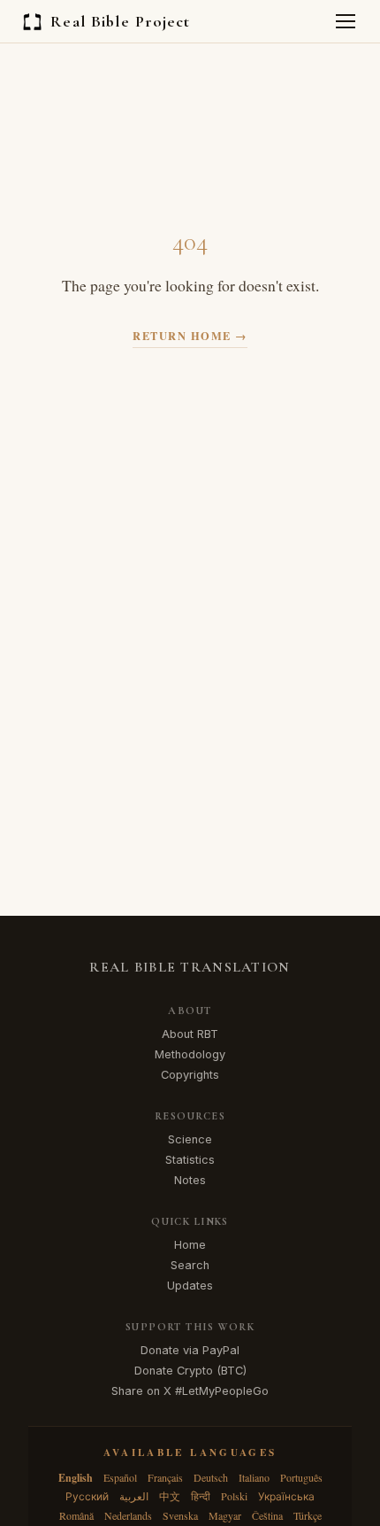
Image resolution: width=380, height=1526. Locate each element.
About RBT (190, 1034)
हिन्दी (200, 1496)
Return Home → (190, 336)
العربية (133, 1496)
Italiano (254, 1477)
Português (301, 1477)
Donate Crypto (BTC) (190, 1370)
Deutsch (211, 1477)
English (75, 1477)
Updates (190, 1285)
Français (165, 1477)
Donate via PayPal (190, 1350)
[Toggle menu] (345, 21)
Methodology (190, 1054)
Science (190, 1139)
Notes (190, 1180)
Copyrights (190, 1074)
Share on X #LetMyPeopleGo (190, 1391)
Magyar (225, 1515)
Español (120, 1477)
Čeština (267, 1515)
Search (190, 1265)
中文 (169, 1496)
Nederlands (128, 1515)
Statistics (190, 1159)
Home (190, 1244)
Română (76, 1515)
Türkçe (307, 1515)
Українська (286, 1496)
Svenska (180, 1515)
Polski (234, 1496)
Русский (87, 1496)
